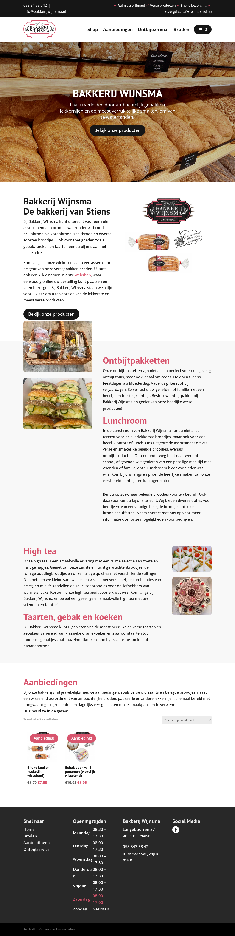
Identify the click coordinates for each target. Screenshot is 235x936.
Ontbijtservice (153, 29)
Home (29, 829)
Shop (92, 29)
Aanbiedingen (118, 29)
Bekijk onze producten (117, 130)
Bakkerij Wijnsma (117, 93)
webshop (83, 275)
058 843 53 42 (135, 846)
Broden (181, 29)
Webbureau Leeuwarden (56, 929)
